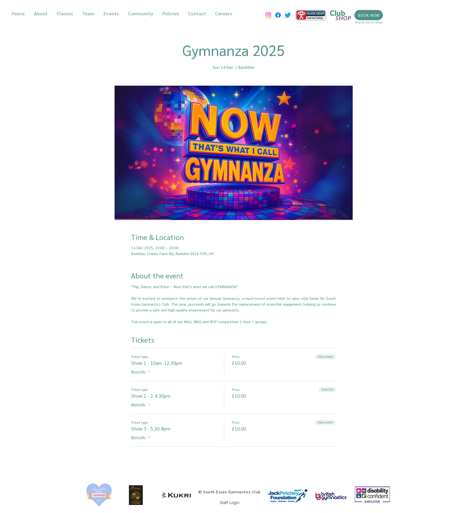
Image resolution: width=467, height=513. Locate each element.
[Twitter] (287, 15)
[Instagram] (268, 15)
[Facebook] (278, 15)
